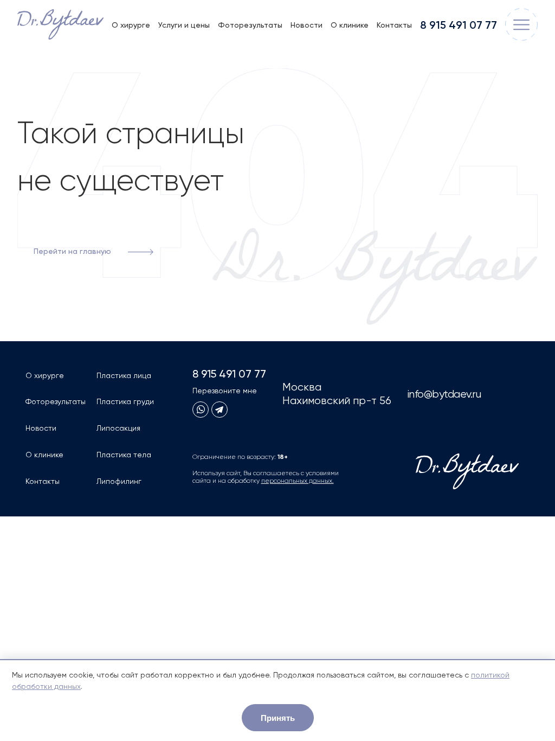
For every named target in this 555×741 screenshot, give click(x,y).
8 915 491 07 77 (458, 26)
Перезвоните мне (224, 391)
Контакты (394, 25)
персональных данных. (297, 481)
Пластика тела (123, 455)
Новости (306, 25)
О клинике (350, 25)
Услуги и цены (184, 25)
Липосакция (118, 428)
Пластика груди (125, 402)
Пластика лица (123, 376)
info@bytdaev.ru (444, 394)
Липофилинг (118, 482)
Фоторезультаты (250, 25)
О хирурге (131, 25)
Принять (278, 718)
